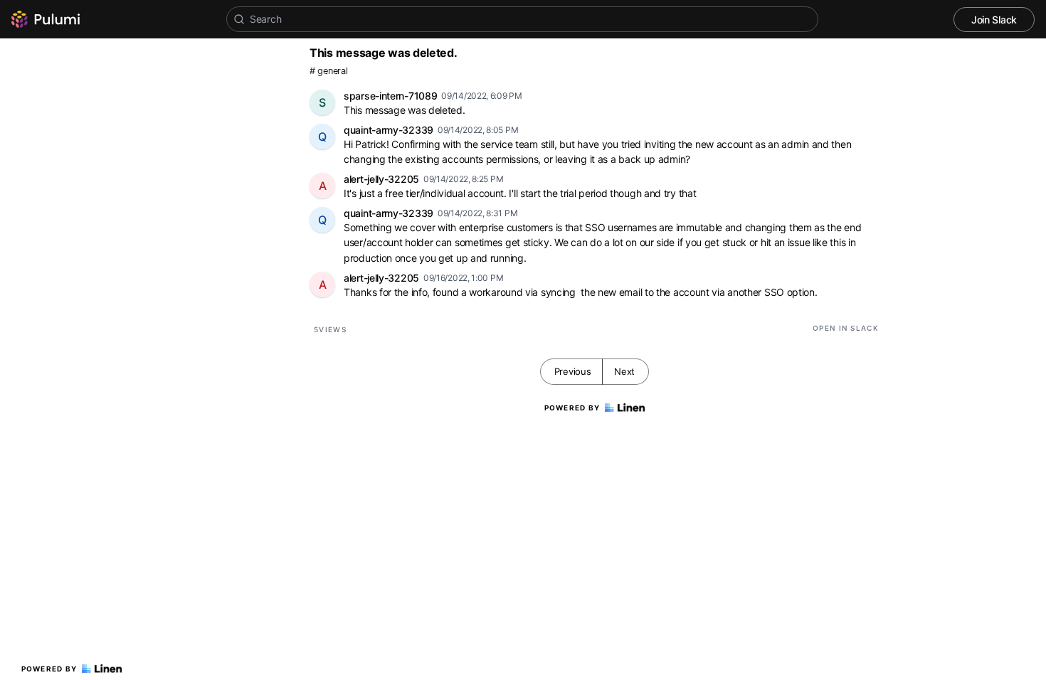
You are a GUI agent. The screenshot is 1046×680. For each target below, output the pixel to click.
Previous (572, 371)
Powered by (49, 668)
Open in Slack (846, 328)
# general (328, 70)
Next (624, 371)
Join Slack (994, 20)
